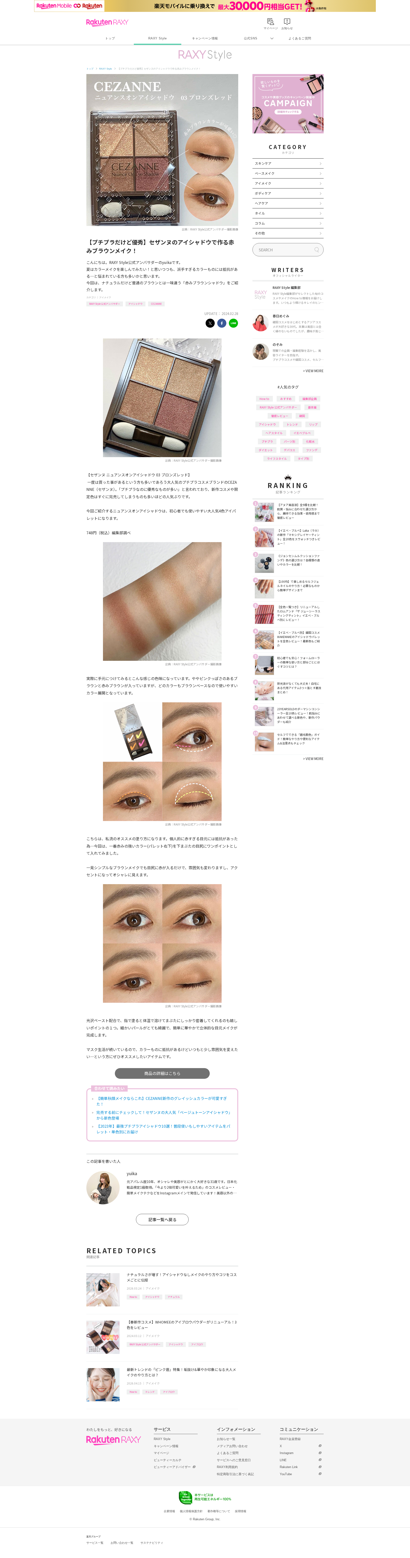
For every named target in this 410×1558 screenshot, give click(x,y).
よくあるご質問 (300, 38)
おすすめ (286, 399)
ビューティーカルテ (168, 1460)
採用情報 (240, 1511)
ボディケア (263, 193)
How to (133, 1297)
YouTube (286, 1474)
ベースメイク (265, 173)
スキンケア (263, 163)
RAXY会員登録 (290, 1439)
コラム (260, 223)
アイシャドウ (135, 303)
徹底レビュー (279, 416)
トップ (110, 38)
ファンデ (311, 450)
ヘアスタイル (274, 433)
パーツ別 (289, 441)
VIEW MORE (313, 370)
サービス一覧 (94, 1542)
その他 (260, 233)
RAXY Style (157, 38)
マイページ (161, 1453)
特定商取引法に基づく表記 (235, 1474)
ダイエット (266, 450)
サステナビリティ (151, 1542)
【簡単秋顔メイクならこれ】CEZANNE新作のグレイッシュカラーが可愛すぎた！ (161, 1101)
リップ (313, 424)
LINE (283, 1460)
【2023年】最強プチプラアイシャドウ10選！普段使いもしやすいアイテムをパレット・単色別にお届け (163, 1129)
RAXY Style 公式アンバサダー (104, 303)
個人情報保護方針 (191, 1511)
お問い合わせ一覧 (122, 1542)
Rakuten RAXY (107, 23)
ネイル (260, 213)
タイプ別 (303, 458)
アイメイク (105, 297)
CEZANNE (156, 303)
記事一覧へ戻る (162, 1219)
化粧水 (310, 441)
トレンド (150, 1392)
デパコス (289, 450)
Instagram (287, 1453)
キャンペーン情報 (205, 38)
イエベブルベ (302, 433)
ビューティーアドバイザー (172, 1467)
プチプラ (267, 441)
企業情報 (169, 1511)
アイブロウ (197, 1344)
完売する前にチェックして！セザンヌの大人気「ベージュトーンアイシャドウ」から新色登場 (163, 1115)
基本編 (312, 407)
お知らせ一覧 (226, 1439)
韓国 (302, 416)
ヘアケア (261, 203)
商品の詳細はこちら (162, 1073)
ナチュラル (174, 1297)
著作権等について (218, 1511)
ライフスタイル (277, 458)
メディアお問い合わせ (232, 1446)
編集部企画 (310, 399)
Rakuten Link (289, 1467)
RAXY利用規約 (227, 1467)
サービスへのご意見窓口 (234, 1460)
